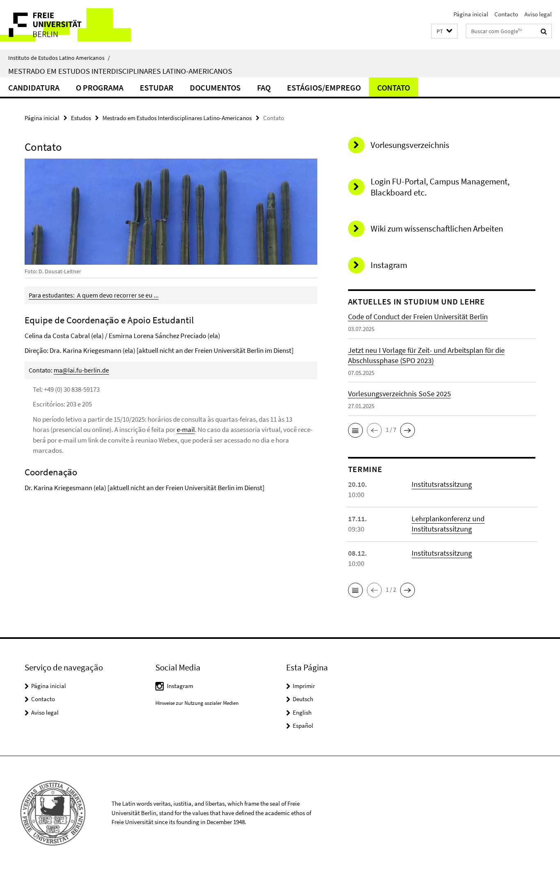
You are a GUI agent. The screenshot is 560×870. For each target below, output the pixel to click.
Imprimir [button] (304, 686)
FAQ (264, 87)
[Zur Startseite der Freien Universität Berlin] (68, 24)
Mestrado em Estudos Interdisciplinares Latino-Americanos (120, 71)
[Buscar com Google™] (543, 31)
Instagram (180, 686)
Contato (393, 87)
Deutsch (303, 699)
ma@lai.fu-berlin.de (81, 370)
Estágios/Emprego (324, 87)
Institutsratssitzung (442, 484)
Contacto (506, 14)
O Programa (99, 87)
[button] (444, 31)
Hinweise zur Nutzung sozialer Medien (197, 703)
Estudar (156, 87)
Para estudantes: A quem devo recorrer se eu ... (94, 295)
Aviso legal (538, 14)
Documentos (215, 87)
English (302, 712)
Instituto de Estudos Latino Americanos (59, 58)
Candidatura (33, 87)
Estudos (81, 118)
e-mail (186, 429)
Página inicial (470, 14)
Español (303, 725)
